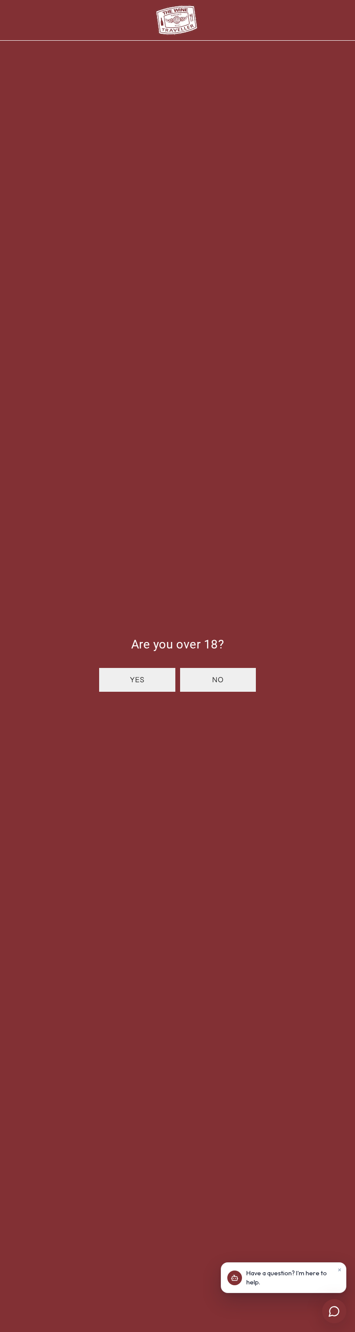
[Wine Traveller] (176, 20)
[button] (137, 680)
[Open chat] (334, 1311)
